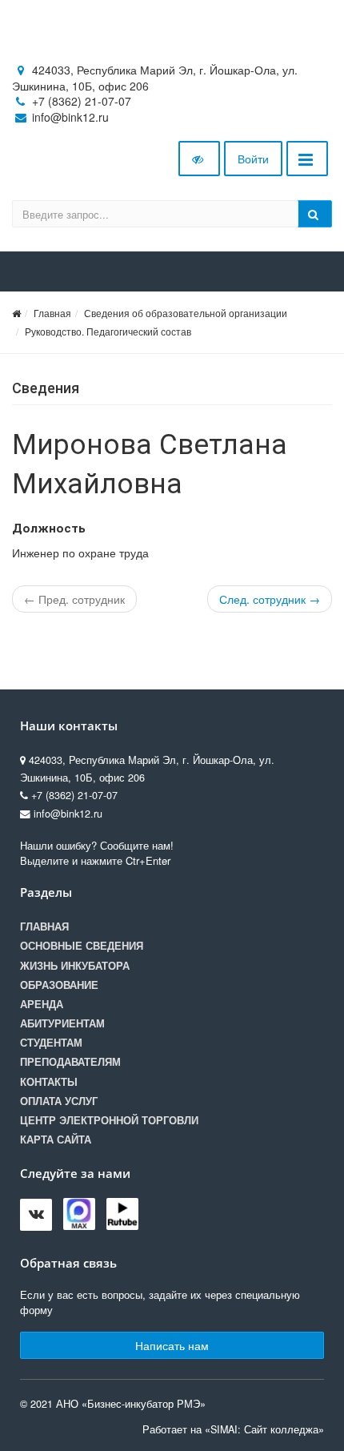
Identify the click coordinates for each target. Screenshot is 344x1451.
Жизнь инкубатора (75, 966)
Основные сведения (81, 946)
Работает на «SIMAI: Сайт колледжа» (233, 1429)
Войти (253, 159)
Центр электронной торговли (109, 1120)
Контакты (49, 1082)
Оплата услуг (59, 1101)
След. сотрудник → (269, 599)
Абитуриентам (62, 1023)
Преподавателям (70, 1062)
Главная (52, 313)
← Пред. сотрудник (74, 599)
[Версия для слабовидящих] (199, 158)
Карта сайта (55, 1139)
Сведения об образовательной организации (185, 313)
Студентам (51, 1042)
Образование (59, 985)
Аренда (41, 1004)
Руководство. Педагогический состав (108, 331)
